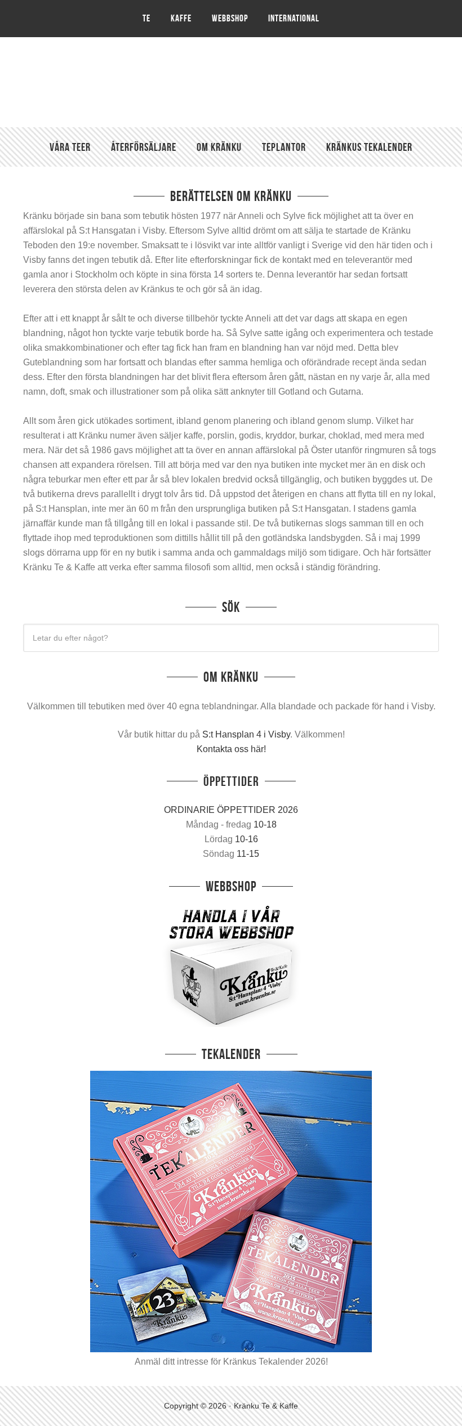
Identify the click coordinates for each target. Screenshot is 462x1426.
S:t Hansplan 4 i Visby (246, 734)
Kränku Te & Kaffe (231, 82)
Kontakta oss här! (231, 749)
